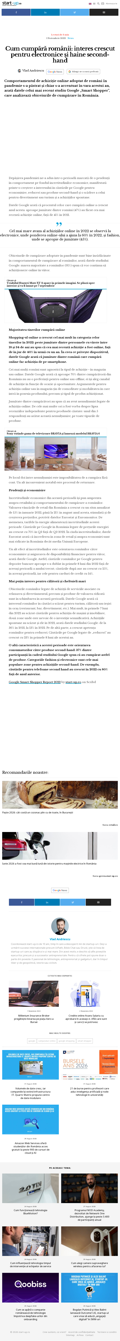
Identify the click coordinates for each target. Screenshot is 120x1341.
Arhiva (80, 1335)
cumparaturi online (46, 1041)
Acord (81, 1332)
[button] (94, 4)
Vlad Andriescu (33, 70)
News (71, 38)
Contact (89, 1335)
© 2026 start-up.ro (20, 1332)
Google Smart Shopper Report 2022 (35, 682)
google (32, 1041)
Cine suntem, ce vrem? (54, 1332)
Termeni (106, 1332)
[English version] (90, 4)
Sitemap (70, 1335)
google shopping (67, 1041)
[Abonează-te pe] (55, 71)
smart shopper (85, 1041)
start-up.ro (73, 682)
